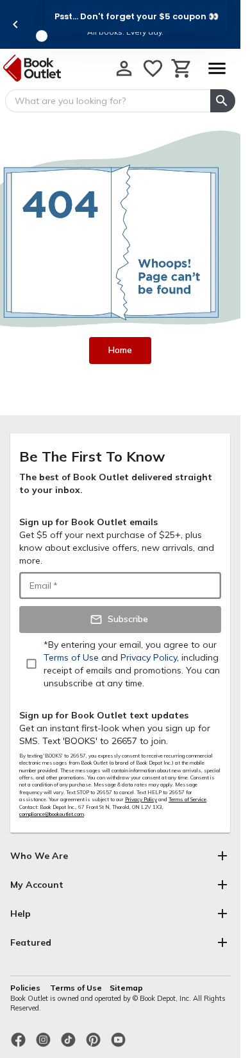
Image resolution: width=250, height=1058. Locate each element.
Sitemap (126, 988)
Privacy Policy (141, 799)
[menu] (216, 68)
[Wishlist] (152, 68)
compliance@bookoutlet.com (51, 814)
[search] (222, 100)
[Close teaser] (41, 36)
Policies (26, 988)
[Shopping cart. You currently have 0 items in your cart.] (181, 68)
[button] (137, 16)
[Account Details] (124, 68)
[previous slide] (15, 24)
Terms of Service (187, 799)
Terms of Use (76, 988)
